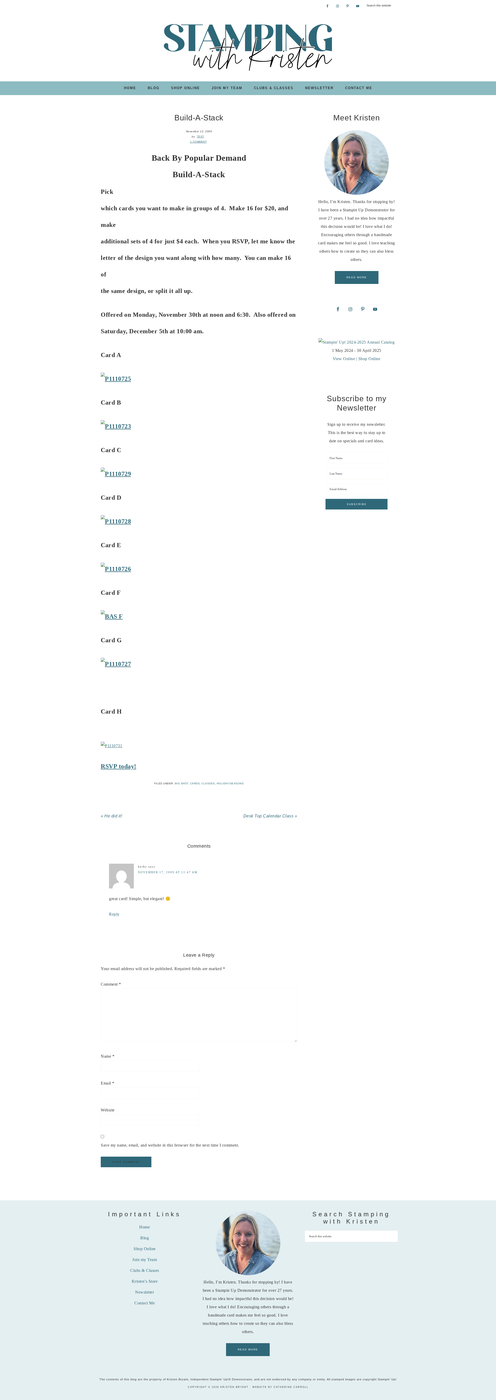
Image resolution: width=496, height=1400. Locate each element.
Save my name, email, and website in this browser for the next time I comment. (170, 1145)
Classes (208, 783)
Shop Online (369, 359)
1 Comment (198, 141)
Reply (114, 914)
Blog (144, 1238)
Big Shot (181, 783)
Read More (356, 277)
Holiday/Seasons (230, 783)
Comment (111, 984)
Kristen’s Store (145, 1281)
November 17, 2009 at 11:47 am (168, 872)
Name (107, 1056)
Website (108, 1110)
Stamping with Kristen (248, 47)
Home (144, 1227)
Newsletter (144, 1292)
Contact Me (144, 1303)
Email (107, 1083)
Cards (195, 783)
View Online (344, 359)
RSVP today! (118, 766)
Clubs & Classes (144, 1270)
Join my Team (144, 1259)
